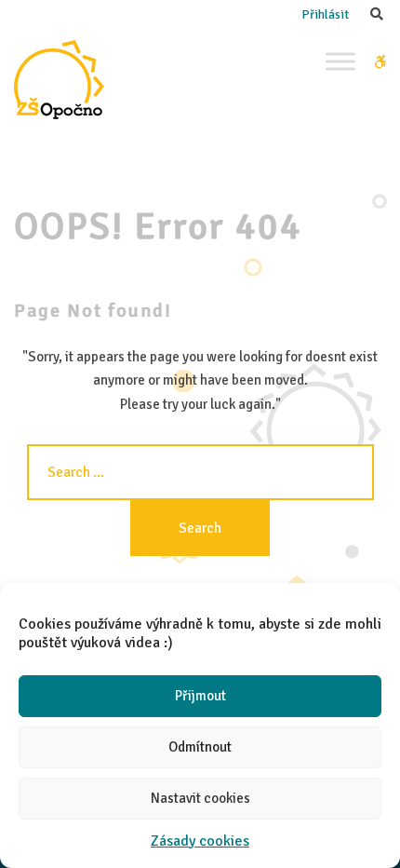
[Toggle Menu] (340, 61)
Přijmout (200, 695)
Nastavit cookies (200, 798)
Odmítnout (200, 747)
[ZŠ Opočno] (59, 79)
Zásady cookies (200, 841)
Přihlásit (325, 14)
